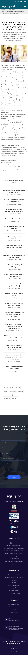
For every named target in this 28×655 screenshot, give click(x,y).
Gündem (20, 391)
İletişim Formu (13, 619)
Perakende (14, 580)
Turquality (7, 398)
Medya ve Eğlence (14, 590)
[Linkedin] (11, 652)
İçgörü (18, 387)
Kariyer (14, 609)
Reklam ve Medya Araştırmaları (14, 553)
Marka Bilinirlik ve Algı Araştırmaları (14, 548)
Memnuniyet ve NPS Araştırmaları (14, 551)
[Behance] (16, 652)
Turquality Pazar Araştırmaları (14, 545)
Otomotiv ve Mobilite (14, 575)
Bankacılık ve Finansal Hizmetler (14, 577)
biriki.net (17, 649)
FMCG (14, 583)
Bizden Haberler (14, 607)
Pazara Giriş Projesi (9, 395)
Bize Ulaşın (14, 612)
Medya (12, 387)
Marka (5, 391)
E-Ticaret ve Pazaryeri (14, 593)
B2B (17, 395)
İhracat (14, 398)
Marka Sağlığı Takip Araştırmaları (14, 543)
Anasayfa (3, 9)
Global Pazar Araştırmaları (14, 556)
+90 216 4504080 (21, 2)
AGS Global (13, 391)
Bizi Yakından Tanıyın (14, 604)
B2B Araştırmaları (14, 558)
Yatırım (6, 387)
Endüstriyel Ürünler (14, 588)
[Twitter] (14, 652)
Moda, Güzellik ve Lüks (14, 585)
